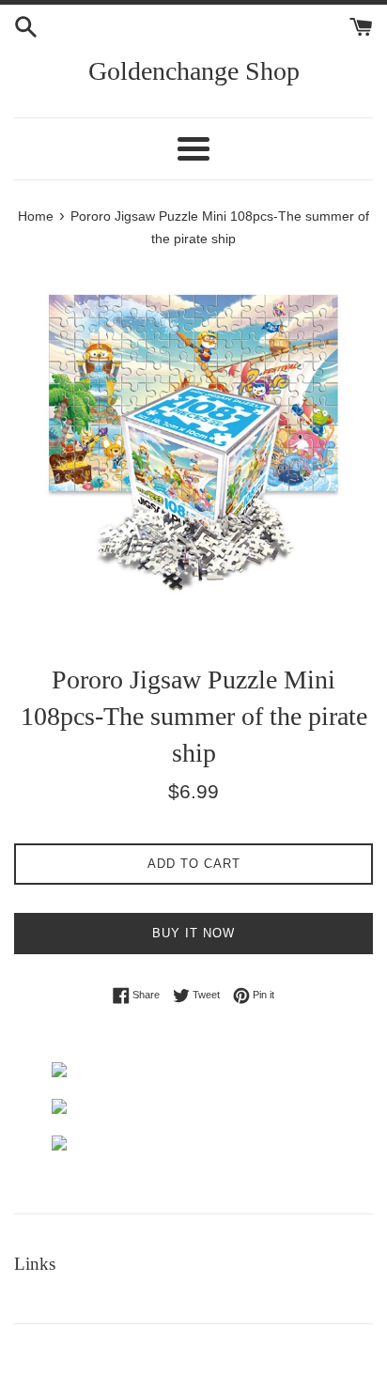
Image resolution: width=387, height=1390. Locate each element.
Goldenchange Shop (194, 70)
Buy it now (193, 933)
